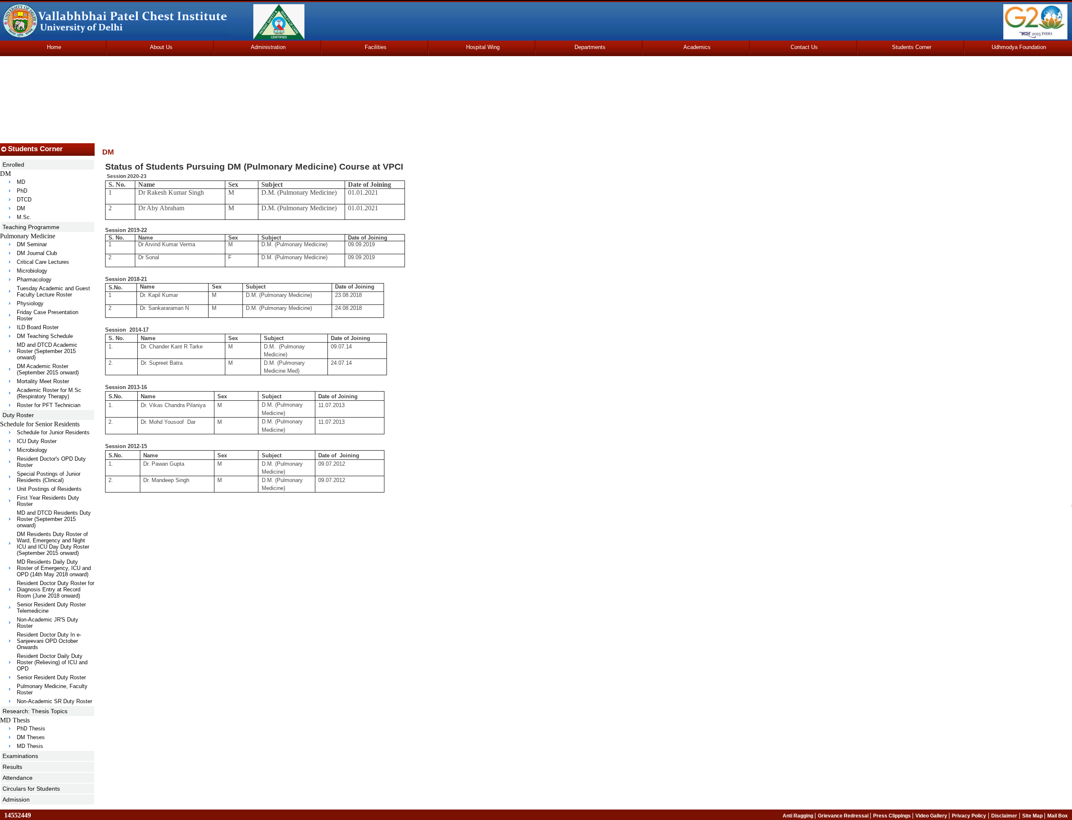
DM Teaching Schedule (45, 336)
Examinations (20, 756)
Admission (16, 799)
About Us (161, 47)
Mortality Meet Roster (43, 381)
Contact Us (804, 47)
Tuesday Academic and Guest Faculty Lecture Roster (53, 291)
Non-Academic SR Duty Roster (54, 701)
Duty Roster (18, 415)
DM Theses (31, 737)
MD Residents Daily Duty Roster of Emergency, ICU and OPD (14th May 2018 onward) (54, 568)
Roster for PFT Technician (48, 405)
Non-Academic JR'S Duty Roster (47, 622)
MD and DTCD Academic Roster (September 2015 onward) (47, 351)
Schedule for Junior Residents (53, 432)
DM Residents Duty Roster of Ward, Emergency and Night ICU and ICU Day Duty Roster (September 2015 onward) (53, 543)
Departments (590, 47)
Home (54, 47)
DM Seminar (32, 244)
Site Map (1033, 816)
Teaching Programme (31, 227)
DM (21, 208)
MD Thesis (30, 746)
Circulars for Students (31, 788)
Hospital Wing (483, 47)
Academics (697, 47)
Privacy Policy (969, 816)
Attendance (18, 777)
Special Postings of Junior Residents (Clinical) (48, 477)
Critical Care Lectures (43, 262)
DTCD (24, 199)
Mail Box (1057, 816)
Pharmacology (34, 279)
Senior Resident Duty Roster (51, 677)
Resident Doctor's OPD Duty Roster (51, 462)
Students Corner (911, 47)
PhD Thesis (31, 728)
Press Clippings (892, 816)
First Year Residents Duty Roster (48, 501)
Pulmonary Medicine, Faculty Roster (52, 689)
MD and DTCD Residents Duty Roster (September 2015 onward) (54, 519)
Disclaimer (1004, 816)
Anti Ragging (798, 816)
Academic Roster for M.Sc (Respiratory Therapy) (49, 393)
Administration (268, 47)
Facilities (376, 47)
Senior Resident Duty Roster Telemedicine (51, 607)
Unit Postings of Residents (49, 489)
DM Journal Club (37, 253)
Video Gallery (931, 816)
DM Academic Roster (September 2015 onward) (48, 369)
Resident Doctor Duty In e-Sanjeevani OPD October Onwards (49, 641)
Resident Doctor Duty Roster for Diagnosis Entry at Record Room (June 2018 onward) (55, 589)
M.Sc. (24, 217)
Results (12, 766)
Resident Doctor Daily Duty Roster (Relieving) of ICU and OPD (52, 662)
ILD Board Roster (38, 327)
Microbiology (32, 271)
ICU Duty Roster (37, 441)
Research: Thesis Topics (35, 711)
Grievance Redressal (844, 816)
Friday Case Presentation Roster (47, 315)
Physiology (30, 303)
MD (21, 182)
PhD (22, 191)
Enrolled (13, 164)
